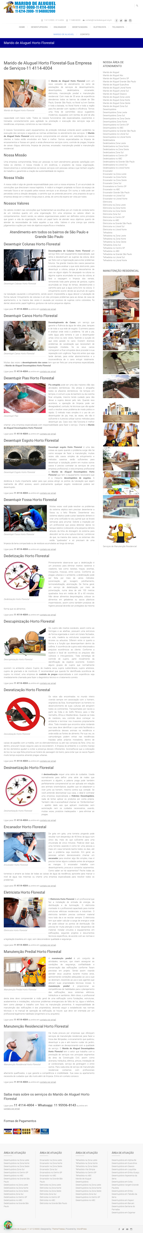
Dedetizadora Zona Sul (113, 152)
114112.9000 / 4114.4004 (54, 20)
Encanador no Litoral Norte (115, 198)
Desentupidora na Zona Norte (16, 1163)
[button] (8, 1225)
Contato (85, 34)
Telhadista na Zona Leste (114, 235)
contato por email (48, 309)
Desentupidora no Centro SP (116, 124)
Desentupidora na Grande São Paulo (119, 131)
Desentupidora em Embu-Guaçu (125, 1172)
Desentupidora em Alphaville (124, 1160)
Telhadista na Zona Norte (114, 239)
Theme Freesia (58, 1229)
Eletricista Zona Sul (112, 214)
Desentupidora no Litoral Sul (115, 134)
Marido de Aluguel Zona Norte (116, 100)
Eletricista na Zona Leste (114, 205)
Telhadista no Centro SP (114, 248)
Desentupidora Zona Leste (115, 112)
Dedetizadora (79, 27)
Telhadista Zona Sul (112, 245)
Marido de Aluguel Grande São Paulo (119, 81)
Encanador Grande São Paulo (116, 192)
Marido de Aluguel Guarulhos (116, 84)
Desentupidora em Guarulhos (124, 1163)
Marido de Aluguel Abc (113, 75)
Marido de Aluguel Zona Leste (116, 97)
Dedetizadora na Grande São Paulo (118, 161)
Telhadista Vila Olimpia (85, 1169)
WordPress (82, 1229)
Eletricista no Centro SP (114, 217)
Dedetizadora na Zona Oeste (116, 149)
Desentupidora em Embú (122, 1191)
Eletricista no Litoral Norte (115, 229)
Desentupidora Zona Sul (114, 115)
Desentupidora (39, 27)
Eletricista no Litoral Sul (113, 226)
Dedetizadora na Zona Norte (116, 146)
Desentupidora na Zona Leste (16, 1160)
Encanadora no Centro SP (114, 186)
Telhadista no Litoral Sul (114, 257)
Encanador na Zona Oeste (115, 180)
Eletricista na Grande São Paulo (117, 223)
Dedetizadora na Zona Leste (16, 1185)
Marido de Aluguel (63, 34)
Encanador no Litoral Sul (114, 195)
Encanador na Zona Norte (114, 177)
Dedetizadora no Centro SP (115, 155)
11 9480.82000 (74, 20)
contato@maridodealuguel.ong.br (98, 20)
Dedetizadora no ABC (112, 158)
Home (22, 27)
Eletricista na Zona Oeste (114, 211)
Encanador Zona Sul (112, 183)
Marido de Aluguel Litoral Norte (117, 87)
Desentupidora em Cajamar (123, 1212)
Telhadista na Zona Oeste (114, 242)
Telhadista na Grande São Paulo (117, 254)
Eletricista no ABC (111, 220)
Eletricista (100, 27)
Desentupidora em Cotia (122, 1182)
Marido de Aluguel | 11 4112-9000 (25, 1229)
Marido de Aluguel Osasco (115, 94)
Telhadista (118, 27)
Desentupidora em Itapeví (123, 1200)
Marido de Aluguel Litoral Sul (116, 91)
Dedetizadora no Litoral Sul (115, 165)
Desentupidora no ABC (113, 128)
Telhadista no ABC (111, 251)
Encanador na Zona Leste (114, 174)
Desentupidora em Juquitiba (124, 1169)
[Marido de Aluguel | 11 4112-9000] (30, 7)
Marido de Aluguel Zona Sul (115, 106)
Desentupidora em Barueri (123, 1203)
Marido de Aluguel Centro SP (116, 78)
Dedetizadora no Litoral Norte (116, 168)
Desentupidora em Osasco (123, 1166)
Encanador (60, 27)
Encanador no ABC (111, 189)
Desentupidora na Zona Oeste (116, 118)
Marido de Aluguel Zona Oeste (116, 103)
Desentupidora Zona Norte (115, 121)
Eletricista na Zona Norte (114, 208)
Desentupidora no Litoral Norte (117, 137)
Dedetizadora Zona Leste (114, 143)
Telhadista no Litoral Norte (115, 260)
